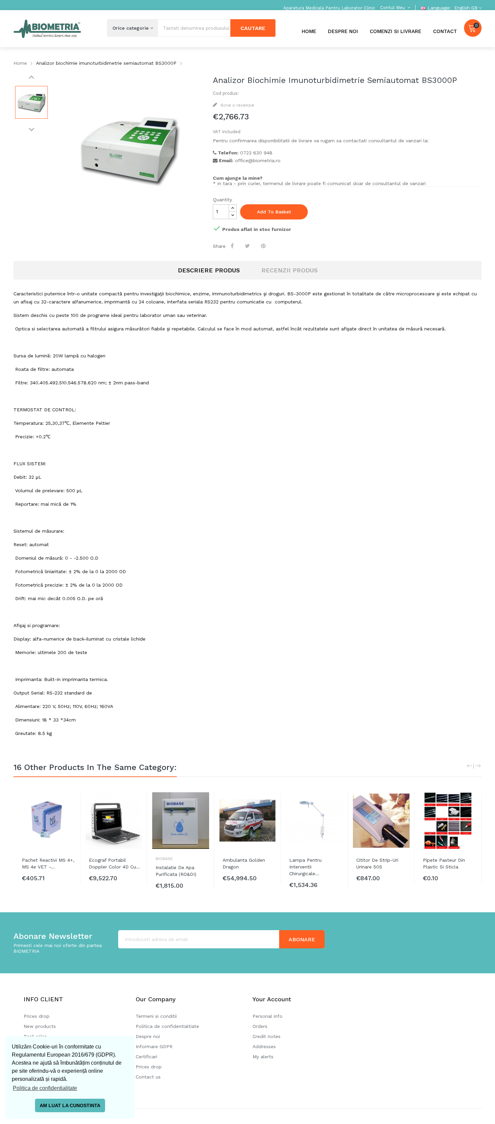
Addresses (264, 1046)
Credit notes (266, 1036)
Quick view (70, 804)
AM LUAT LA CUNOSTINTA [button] (70, 1105)
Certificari (146, 1056)
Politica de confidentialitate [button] (45, 1088)
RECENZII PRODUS (289, 270)
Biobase (164, 858)
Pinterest (264, 246)
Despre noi (148, 1036)
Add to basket (274, 211)
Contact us (148, 1076)
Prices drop (37, 1016)
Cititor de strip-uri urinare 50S (377, 863)
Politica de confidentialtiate (167, 1026)
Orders (260, 1026)
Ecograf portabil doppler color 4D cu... (114, 863)
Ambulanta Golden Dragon (244, 863)
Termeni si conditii (156, 1016)
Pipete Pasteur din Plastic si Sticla (444, 863)
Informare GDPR (154, 1046)
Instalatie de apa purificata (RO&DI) (176, 871)
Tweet (248, 246)
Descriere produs (209, 270)
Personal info (268, 1016)
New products (40, 1026)
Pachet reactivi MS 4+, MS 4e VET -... (48, 863)
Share (233, 246)
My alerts (263, 1056)
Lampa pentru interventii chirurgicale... (305, 866)
